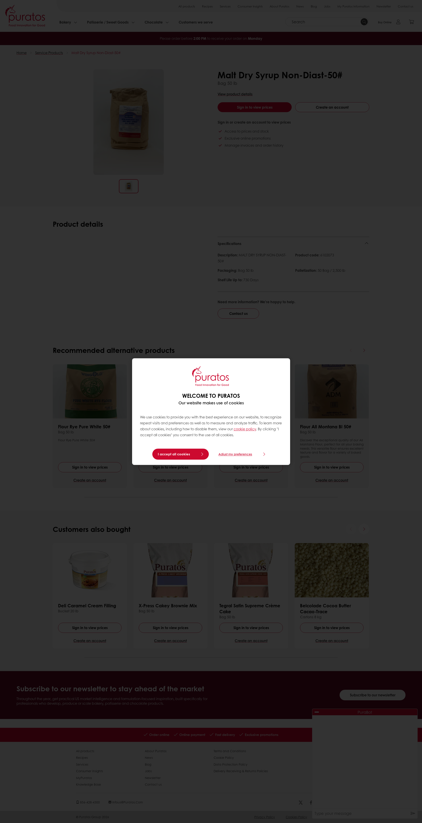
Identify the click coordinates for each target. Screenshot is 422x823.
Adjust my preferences (235, 454)
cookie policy (245, 429)
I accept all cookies (174, 454)
